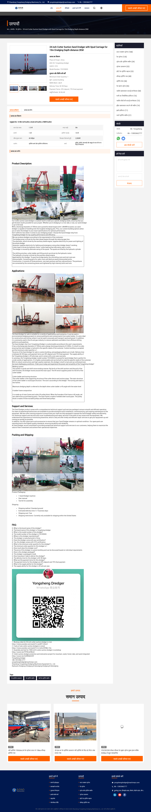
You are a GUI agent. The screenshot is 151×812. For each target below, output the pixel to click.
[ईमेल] (123, 138)
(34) (126, 62)
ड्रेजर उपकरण (84, 794)
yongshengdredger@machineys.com (62, 2)
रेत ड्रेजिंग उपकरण (16, 678)
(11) (122, 110)
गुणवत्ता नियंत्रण (55, 790)
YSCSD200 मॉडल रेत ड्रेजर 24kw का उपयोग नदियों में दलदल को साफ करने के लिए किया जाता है (121, 751)
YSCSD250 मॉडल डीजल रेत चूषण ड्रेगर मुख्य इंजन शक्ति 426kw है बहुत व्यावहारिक (73, 751)
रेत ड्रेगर (18, 29)
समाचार (86, 8)
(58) (129, 91)
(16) (127, 96)
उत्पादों (12, 29)
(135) (122, 57)
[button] (45, 88)
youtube (119, 794)
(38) (122, 81)
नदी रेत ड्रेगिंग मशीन (44, 678)
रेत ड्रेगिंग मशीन (30, 678)
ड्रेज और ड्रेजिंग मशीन (86, 790)
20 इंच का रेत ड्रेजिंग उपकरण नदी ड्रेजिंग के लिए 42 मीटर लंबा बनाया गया (28, 751)
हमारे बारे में (76, 8)
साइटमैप (53, 798)
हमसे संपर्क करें (54, 794)
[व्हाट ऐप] (118, 138)
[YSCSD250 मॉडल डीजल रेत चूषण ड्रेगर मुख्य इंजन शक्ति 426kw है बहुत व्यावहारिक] (75, 726)
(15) (128, 101)
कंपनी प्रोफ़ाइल (55, 782)
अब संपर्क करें (129, 144)
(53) (123, 66)
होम (52, 8)
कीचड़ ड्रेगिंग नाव (85, 802)
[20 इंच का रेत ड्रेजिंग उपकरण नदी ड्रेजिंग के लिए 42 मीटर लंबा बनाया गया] (29, 726)
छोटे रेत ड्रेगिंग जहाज (86, 798)
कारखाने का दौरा (55, 786)
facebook (124, 794)
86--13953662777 (85, 2)
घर (8, 29)
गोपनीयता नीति (54, 802)
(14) (128, 105)
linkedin (115, 794)
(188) (125, 52)
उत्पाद (58, 8)
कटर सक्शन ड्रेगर (85, 782)
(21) (124, 115)
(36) (123, 86)
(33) (125, 71)
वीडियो (67, 8)
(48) (124, 76)
